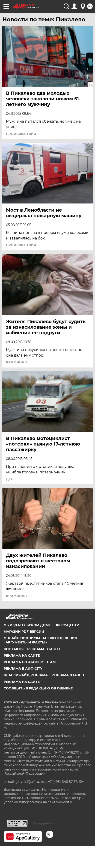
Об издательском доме (27, 625)
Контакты (14, 649)
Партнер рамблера (43, 823)
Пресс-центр (66, 625)
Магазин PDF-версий (24, 632)
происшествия (21, 133)
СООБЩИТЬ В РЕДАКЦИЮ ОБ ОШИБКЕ (38, 688)
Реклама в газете (44, 649)
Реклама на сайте (22, 655)
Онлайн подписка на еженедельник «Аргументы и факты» (40, 640)
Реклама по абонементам (30, 662)
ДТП (9, 479)
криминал (16, 362)
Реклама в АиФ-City (23, 668)
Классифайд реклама (26, 675)
